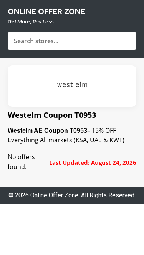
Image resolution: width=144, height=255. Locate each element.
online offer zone (46, 11)
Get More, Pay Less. (31, 21)
